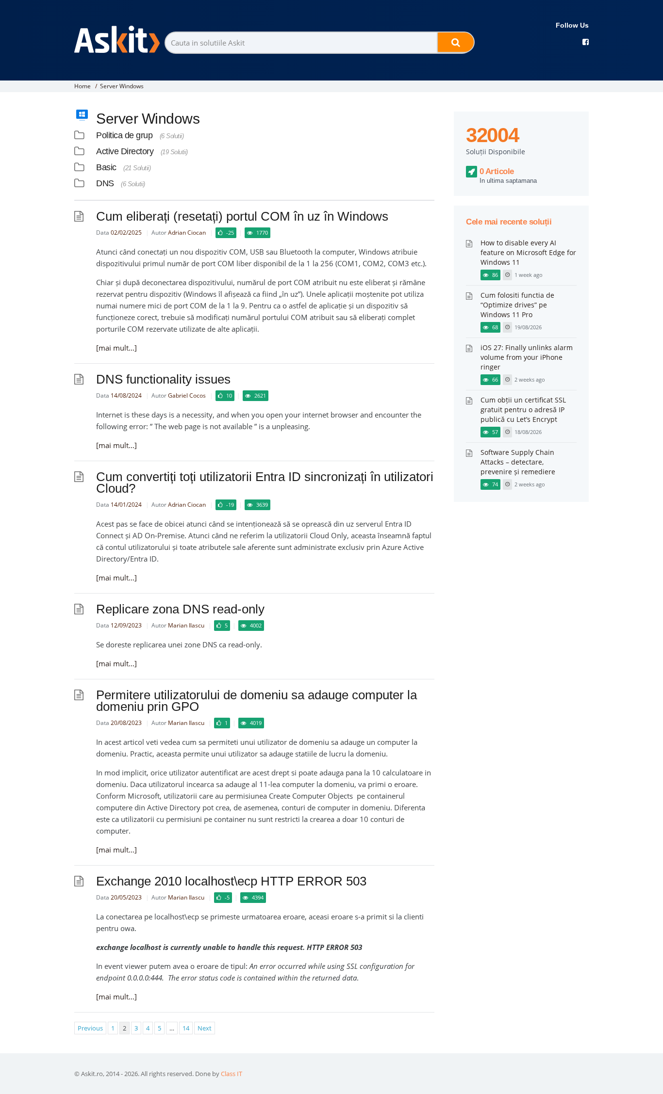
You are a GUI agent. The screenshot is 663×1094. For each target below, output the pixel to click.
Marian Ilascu (186, 625)
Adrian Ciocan (187, 232)
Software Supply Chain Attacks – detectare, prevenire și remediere (518, 462)
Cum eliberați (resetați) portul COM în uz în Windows (242, 216)
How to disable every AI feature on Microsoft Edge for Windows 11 (528, 252)
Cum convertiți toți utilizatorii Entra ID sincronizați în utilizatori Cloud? (264, 482)
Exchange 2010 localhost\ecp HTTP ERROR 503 (231, 881)
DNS (105, 183)
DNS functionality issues (163, 379)
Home (82, 86)
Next (205, 1028)
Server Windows (122, 86)
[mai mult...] (116, 348)
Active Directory (124, 151)
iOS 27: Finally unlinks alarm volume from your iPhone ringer (527, 357)
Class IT (231, 1073)
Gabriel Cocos (187, 395)
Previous (90, 1028)
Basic (106, 167)
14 (185, 1028)
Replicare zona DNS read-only (180, 609)
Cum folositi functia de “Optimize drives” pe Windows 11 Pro (517, 304)
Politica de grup (124, 135)
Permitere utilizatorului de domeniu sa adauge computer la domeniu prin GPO (256, 701)
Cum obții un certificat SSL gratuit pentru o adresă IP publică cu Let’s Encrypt (523, 409)
